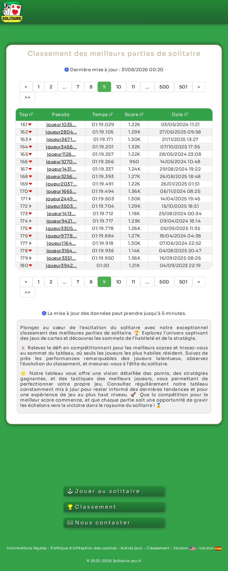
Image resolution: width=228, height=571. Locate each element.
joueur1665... (61, 191)
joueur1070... (61, 161)
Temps (100, 114)
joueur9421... (61, 221)
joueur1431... (61, 169)
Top (24, 114)
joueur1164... (61, 243)
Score (132, 114)
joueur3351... (61, 258)
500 (164, 87)
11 (133, 87)
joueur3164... (61, 250)
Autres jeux (132, 548)
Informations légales (27, 548)
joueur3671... (61, 139)
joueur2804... (61, 132)
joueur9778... (61, 236)
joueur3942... (61, 265)
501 (183, 87)
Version (181, 548)
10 (118, 87)
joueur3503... (61, 206)
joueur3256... (61, 176)
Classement (158, 548)
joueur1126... (61, 154)
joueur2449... (61, 199)
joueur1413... (61, 213)
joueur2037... (61, 184)
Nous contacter (103, 523)
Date (178, 114)
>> (27, 97)
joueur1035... (61, 124)
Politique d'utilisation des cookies (83, 548)
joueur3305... (61, 228)
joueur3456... (61, 147)
